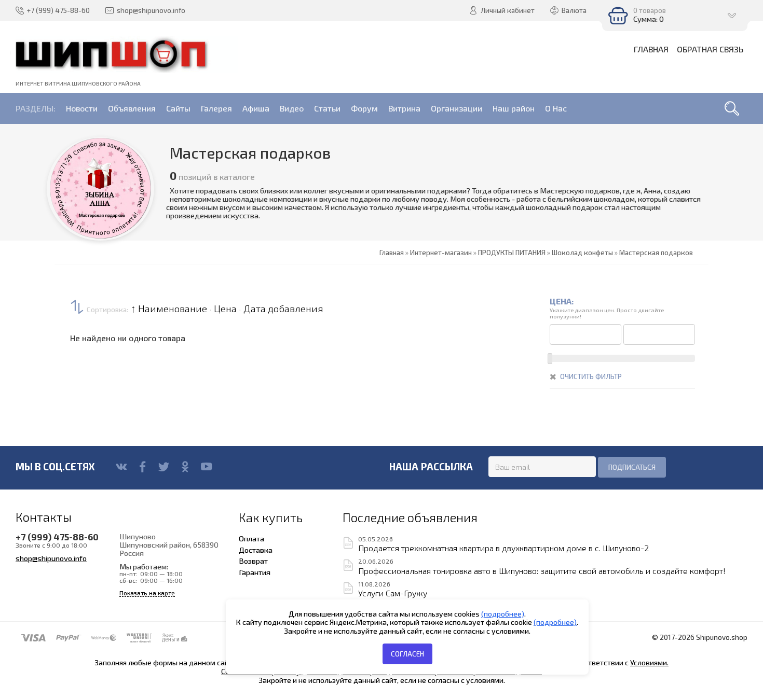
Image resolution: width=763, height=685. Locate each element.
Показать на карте (147, 593)
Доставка (255, 549)
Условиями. (649, 662)
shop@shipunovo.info (51, 558)
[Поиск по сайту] (731, 108)
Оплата (251, 538)
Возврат (253, 560)
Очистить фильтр (591, 376)
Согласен (407, 654)
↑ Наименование (169, 308)
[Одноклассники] (185, 466)
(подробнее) (502, 613)
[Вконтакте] (121, 466)
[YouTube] (206, 466)
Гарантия (254, 572)
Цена (225, 308)
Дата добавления (283, 308)
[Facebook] (142, 466)
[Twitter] (163, 466)
